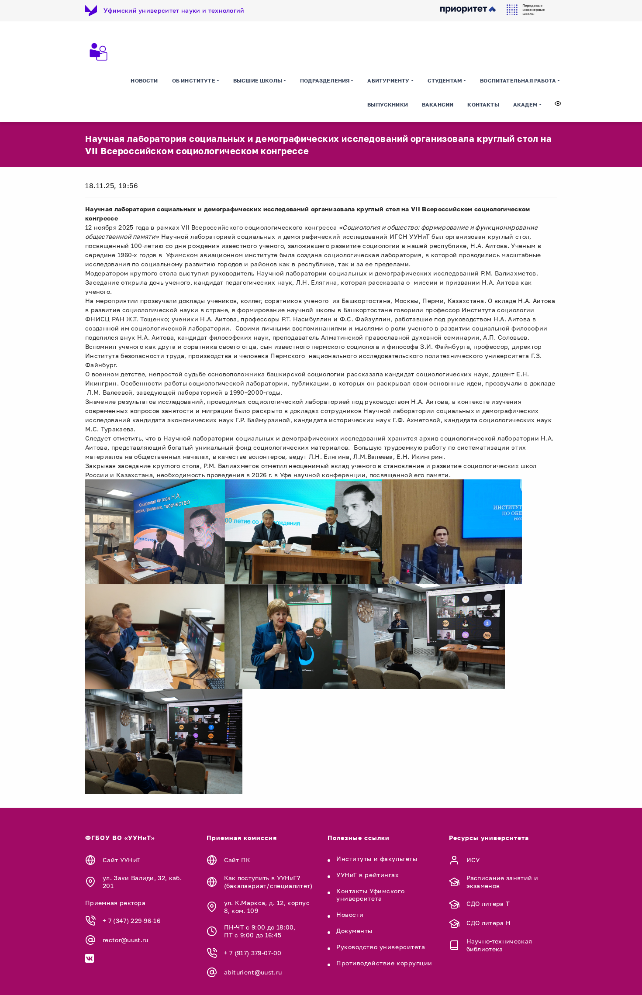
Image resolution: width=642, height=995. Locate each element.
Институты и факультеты (376, 858)
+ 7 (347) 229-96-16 (131, 920)
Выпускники (387, 104)
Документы (354, 930)
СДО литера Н (488, 922)
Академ (525, 104)
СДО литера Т (488, 903)
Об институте (193, 80)
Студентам (445, 80)
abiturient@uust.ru (253, 972)
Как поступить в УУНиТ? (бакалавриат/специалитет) (268, 881)
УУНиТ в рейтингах (367, 874)
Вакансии (437, 104)
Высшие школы (257, 80)
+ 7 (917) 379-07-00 (253, 953)
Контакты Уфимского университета (370, 894)
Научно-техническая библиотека (499, 945)
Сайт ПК (237, 860)
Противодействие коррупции (384, 963)
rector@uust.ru (125, 939)
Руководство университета (380, 946)
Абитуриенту (388, 80)
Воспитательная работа (518, 80)
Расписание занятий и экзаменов (502, 881)
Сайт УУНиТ (121, 860)
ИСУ (473, 860)
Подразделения (324, 80)
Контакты (483, 104)
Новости (144, 80)
